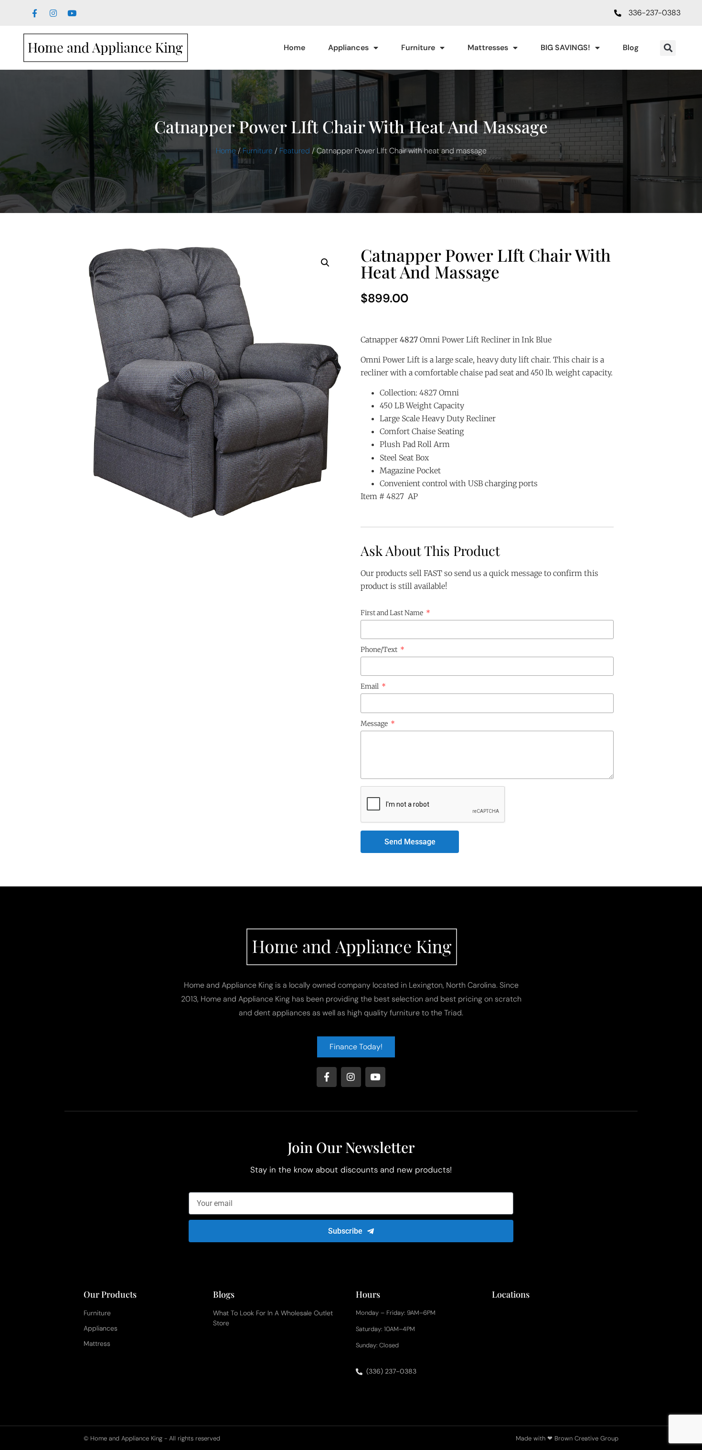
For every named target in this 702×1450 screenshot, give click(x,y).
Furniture (418, 48)
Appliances (348, 48)
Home (294, 48)
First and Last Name (393, 613)
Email (370, 687)
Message (375, 724)
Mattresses (488, 48)
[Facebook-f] (34, 13)
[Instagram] (53, 13)
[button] (668, 48)
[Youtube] (72, 13)
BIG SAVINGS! (565, 48)
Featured (294, 151)
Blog (630, 48)
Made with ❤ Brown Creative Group (567, 1438)
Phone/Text (380, 650)
